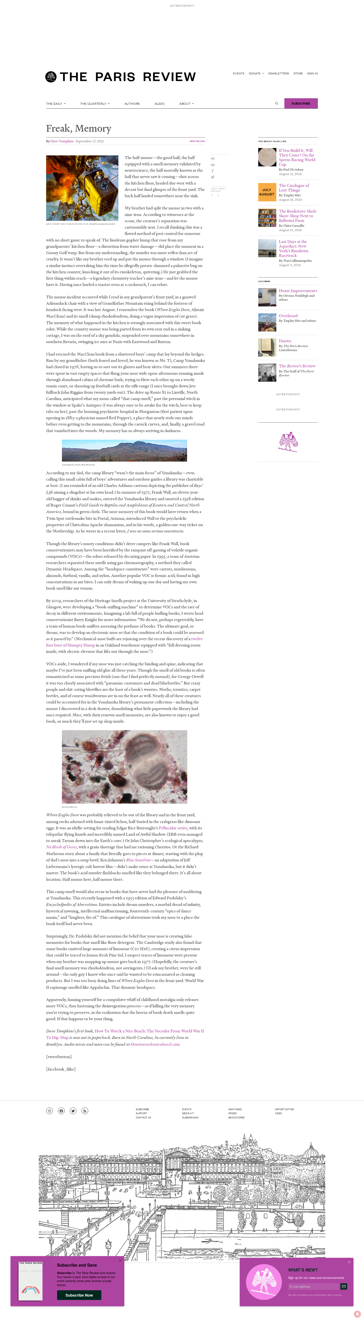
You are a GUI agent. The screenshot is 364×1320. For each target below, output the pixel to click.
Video (278, 1113)
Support (141, 1113)
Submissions (190, 1117)
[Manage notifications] (354, 1310)
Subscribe (301, 103)
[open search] (276, 103)
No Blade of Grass (61, 847)
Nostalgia (197, 141)
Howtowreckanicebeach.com (155, 1044)
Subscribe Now (79, 1295)
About (185, 103)
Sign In (312, 73)
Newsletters (278, 73)
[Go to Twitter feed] (73, 1111)
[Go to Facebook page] (61, 1111)
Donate (255, 73)
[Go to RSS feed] (85, 1111)
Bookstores (237, 1117)
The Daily (54, 103)
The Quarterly (93, 103)
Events (239, 73)
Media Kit (188, 1113)
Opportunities (284, 1109)
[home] (120, 78)
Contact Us (143, 1117)
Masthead (235, 1109)
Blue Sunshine (138, 860)
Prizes (233, 1113)
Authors (132, 103)
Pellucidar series (173, 828)
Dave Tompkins (62, 141)
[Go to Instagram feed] (49, 1111)
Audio (160, 103)
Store (298, 73)
